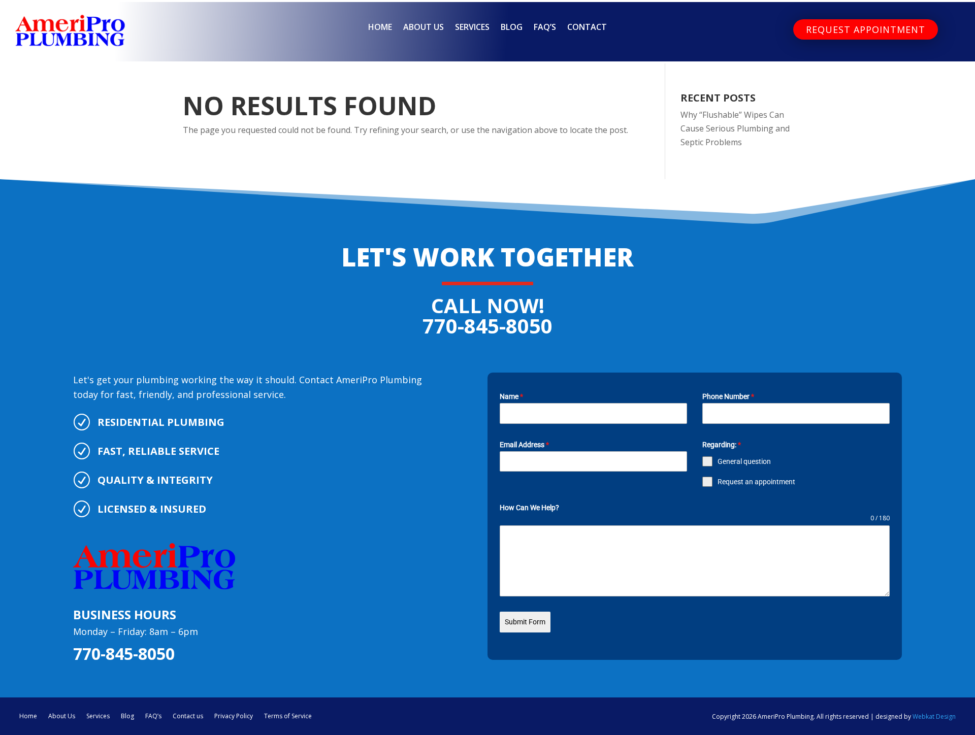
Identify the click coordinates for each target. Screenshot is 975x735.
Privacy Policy (233, 716)
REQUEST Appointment (865, 29)
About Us (423, 27)
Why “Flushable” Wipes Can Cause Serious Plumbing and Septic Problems (735, 128)
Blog (512, 27)
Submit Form (525, 622)
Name (511, 396)
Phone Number (728, 396)
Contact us (188, 716)
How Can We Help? (529, 508)
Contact (587, 27)
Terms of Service (288, 716)
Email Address (524, 445)
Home (380, 27)
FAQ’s (545, 27)
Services (472, 27)
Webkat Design (934, 716)
